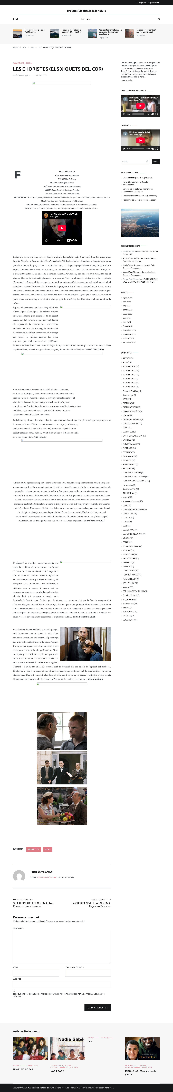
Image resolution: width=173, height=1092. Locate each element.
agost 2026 (127, 298)
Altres (125, 362)
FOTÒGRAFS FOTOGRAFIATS (134, 481)
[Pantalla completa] (156, 114)
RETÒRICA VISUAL (130, 575)
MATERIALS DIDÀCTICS (132, 534)
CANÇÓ (126, 399)
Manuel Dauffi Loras (131, 272)
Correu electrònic (74, 967)
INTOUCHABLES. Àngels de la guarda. (140, 1072)
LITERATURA (128, 513)
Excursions (127, 460)
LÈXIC (125, 505)
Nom (15, 967)
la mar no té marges (131, 501)
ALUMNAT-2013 (129, 379)
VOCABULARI (128, 620)
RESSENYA (127, 563)
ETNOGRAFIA (128, 456)
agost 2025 (127, 314)
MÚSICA (126, 538)
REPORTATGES (129, 559)
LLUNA (125, 522)
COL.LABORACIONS (130, 424)
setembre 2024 (129, 343)
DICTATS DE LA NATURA (132, 436)
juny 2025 (127, 318)
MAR (125, 526)
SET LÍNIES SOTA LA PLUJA (134, 591)
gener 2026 (127, 310)
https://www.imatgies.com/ (46, 877)
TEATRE (126, 608)
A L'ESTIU (127, 358)
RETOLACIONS (129, 571)
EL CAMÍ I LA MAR (130, 444)
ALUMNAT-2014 (129, 383)
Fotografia (127, 469)
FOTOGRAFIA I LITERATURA (134, 477)
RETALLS (126, 567)
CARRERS (127, 403)
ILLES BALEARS (129, 489)
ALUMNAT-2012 (129, 375)
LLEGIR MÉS (126, 81)
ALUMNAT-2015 (18, 63)
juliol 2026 (127, 302)
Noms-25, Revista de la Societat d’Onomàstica (71, 31)
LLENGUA (126, 518)
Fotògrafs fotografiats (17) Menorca (34, 31)
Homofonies (128, 485)
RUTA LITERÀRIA (129, 579)
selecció (126, 587)
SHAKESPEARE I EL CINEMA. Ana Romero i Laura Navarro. (33, 903)
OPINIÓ (125, 542)
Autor (89, 19)
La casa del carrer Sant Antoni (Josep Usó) (146, 31)
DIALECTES (127, 432)
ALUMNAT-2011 (129, 371)
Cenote (79, 1088)
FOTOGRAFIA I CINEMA (132, 473)
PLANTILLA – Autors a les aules (135, 258)
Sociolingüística (129, 595)
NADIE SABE (57, 1071)
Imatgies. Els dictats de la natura (86, 11)
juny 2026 (127, 306)
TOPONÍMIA (127, 612)
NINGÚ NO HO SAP (23, 1069)
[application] (140, 106)
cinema (29, 63)
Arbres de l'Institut (130, 391)
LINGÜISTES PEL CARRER (133, 509)
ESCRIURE (127, 452)
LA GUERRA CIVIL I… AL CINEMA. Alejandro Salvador (91, 903)
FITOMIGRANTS (129, 465)
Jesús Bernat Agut (20, 75)
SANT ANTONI (128, 583)
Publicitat (127, 550)
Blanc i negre (128, 395)
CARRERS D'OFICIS (130, 407)
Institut (126, 497)
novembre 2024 (129, 334)
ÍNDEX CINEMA (128, 493)
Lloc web (17, 979)
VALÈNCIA (127, 616)
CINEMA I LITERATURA (132, 419)
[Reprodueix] (124, 114)
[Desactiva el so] (152, 114)
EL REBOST (127, 448)
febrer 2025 (127, 326)
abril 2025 (127, 322)
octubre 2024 (128, 338)
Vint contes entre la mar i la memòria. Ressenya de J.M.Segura (110, 32)
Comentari (18, 928)
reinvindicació (128, 554)
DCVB (125, 428)
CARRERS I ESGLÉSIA (131, 411)
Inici (82, 19)
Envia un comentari (98, 1008)
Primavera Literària (130, 546)
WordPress (109, 1088)
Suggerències (128, 599)
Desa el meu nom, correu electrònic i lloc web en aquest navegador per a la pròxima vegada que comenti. (59, 995)
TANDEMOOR (128, 603)
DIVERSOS (127, 440)
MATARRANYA (128, 530)
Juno (90, 1041)
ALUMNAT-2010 (129, 366)
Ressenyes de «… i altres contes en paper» (140, 200)
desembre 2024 (129, 330)
